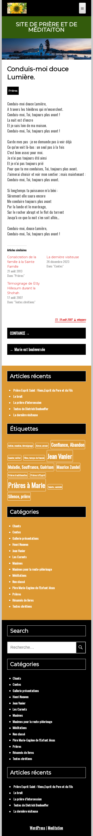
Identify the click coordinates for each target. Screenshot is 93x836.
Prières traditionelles (17, 475)
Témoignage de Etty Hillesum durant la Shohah (23, 288)
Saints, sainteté (55, 487)
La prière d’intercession (27, 402)
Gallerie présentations (25, 538)
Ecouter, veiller (14, 458)
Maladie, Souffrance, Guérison (30, 467)
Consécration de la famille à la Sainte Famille (21, 262)
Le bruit (18, 396)
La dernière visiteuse (62, 257)
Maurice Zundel (68, 467)
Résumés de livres (23, 600)
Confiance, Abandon (67, 444)
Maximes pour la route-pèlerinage (32, 569)
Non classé (18, 581)
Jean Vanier (59, 456)
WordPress (37, 828)
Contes (16, 531)
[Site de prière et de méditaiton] (17, 8)
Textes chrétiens (22, 606)
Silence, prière (19, 496)
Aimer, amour (42, 445)
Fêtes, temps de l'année (34, 458)
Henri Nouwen (20, 544)
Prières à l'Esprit (37, 475)
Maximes (17, 563)
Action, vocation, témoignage (20, 445)
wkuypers (81, 319)
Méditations (19, 575)
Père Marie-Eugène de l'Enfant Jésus (33, 587)
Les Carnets (19, 556)
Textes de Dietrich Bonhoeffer (30, 408)
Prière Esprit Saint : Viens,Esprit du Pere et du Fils (43, 390)
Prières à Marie (26, 485)
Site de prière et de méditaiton (46, 27)
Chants (16, 525)
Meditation (55, 828)
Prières (13, 90)
